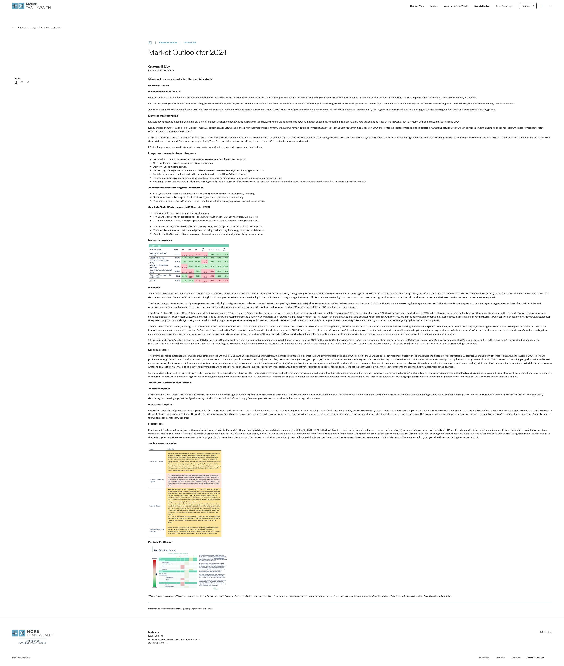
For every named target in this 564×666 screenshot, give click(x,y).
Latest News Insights (28, 27)
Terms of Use (500, 657)
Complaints (516, 657)
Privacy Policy (484, 657)
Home (14, 27)
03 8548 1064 (160, 642)
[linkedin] (16, 83)
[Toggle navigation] (550, 6)
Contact (548, 631)
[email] (22, 83)
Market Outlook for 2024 (51, 27)
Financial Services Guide (535, 657)
